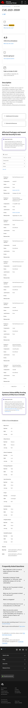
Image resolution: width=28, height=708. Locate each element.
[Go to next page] (24, 386)
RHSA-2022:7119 (16, 190)
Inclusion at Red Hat (5, 692)
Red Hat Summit (4, 694)
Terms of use (17, 701)
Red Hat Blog (17, 691)
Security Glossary (6, 623)
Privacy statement (4, 701)
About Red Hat (4, 688)
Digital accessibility (18, 702)
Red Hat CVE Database (6, 6)
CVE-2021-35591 (17, 6)
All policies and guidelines (6, 702)
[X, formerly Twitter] (26, 650)
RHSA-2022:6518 (16, 212)
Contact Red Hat (4, 691)
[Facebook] (23, 650)
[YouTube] (20, 650)
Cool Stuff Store (18, 692)
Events (2, 689)
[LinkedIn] (17, 650)
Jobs (16, 688)
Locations (16, 689)
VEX (3, 14)
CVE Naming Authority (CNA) (11, 408)
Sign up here (22, 626)
